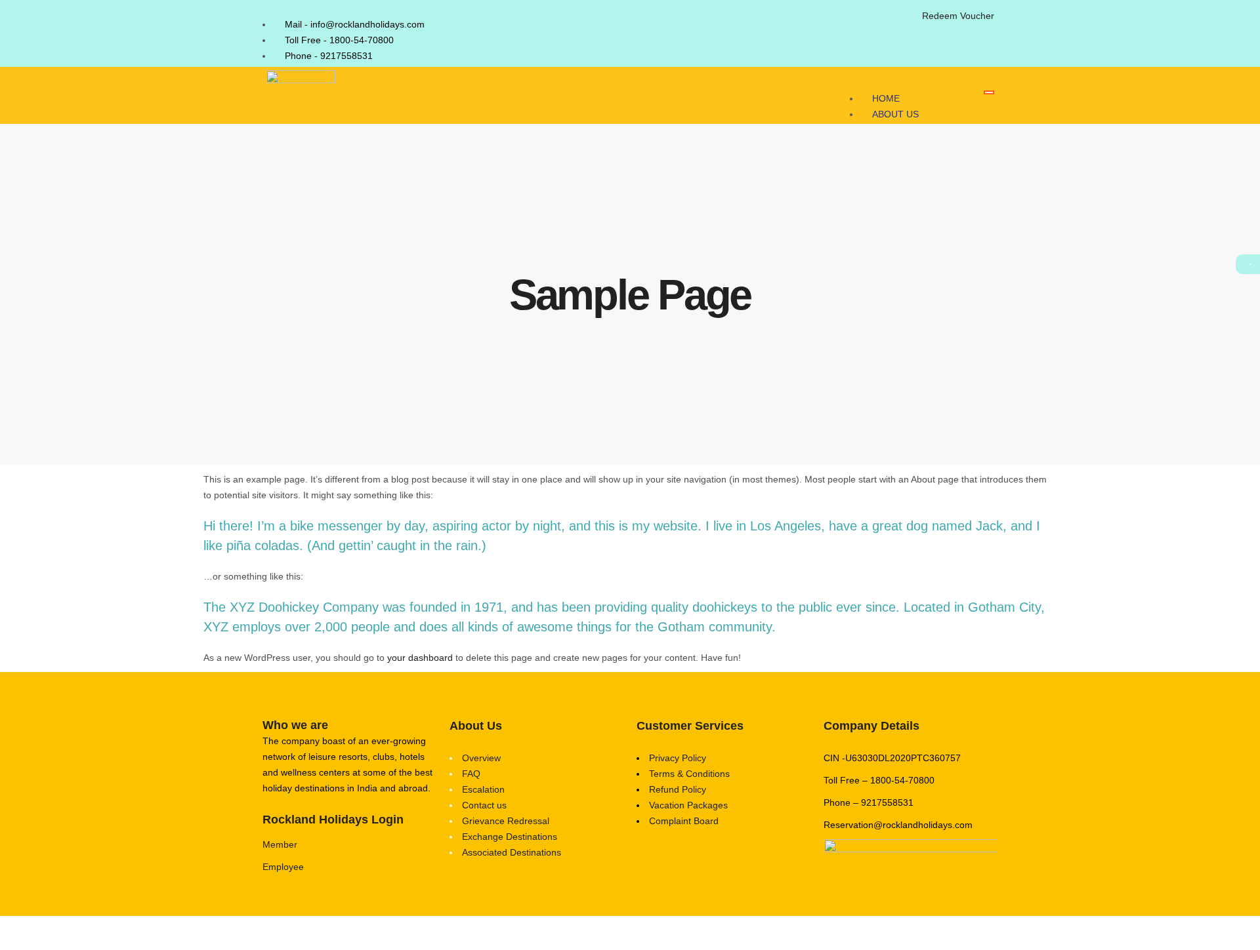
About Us (895, 114)
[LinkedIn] (901, 22)
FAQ (471, 773)
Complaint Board (684, 821)
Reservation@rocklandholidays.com (898, 825)
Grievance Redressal (505, 821)
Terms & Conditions (689, 773)
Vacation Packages (688, 805)
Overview (481, 758)
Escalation (483, 789)
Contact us (484, 805)
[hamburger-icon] (989, 92)
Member (279, 844)
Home (886, 98)
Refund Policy (677, 789)
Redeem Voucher (958, 15)
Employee (283, 866)
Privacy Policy (677, 758)
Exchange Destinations (509, 836)
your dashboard (420, 657)
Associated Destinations (511, 852)
